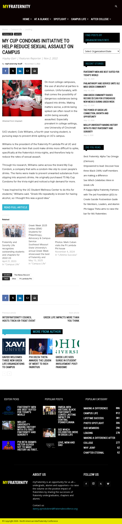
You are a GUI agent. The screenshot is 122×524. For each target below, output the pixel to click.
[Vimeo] (108, 483)
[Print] (34, 71)
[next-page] (9, 374)
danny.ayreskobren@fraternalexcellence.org (55, 508)
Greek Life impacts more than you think (61, 319)
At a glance (41, 19)
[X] (13, 71)
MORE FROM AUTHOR (47, 332)
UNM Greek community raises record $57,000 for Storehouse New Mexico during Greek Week (99, 98)
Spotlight (60, 19)
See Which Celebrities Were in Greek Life (68, 432)
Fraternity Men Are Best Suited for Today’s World (101, 73)
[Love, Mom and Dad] (49, 445)
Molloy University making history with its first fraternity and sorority (101, 128)
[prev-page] (4, 374)
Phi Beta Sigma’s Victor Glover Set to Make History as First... (27, 446)
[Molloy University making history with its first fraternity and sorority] (8, 425)
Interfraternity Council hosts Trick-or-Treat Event (19, 319)
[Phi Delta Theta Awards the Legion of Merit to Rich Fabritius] (40, 346)
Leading (18, 34)
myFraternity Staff (13, 63)
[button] (116, 6)
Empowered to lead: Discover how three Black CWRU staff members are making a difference (101, 170)
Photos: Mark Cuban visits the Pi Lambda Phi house (65, 245)
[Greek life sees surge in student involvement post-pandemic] (67, 346)
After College (100, 19)
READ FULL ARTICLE (15, 207)
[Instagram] (93, 483)
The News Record (22, 275)
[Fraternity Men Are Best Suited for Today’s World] (8, 410)
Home (26, 19)
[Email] (27, 71)
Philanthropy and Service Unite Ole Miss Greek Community (102, 85)
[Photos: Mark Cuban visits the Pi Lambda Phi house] (66, 230)
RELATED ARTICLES (16, 332)
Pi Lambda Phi (26, 278)
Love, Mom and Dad (66, 444)
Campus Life (78, 19)
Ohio (14, 278)
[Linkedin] (20, 71)
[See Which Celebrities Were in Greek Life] (49, 432)
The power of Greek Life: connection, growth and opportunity (96, 113)
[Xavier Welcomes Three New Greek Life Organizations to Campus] (14, 346)
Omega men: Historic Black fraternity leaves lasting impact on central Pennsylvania (67, 415)
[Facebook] (5, 71)
